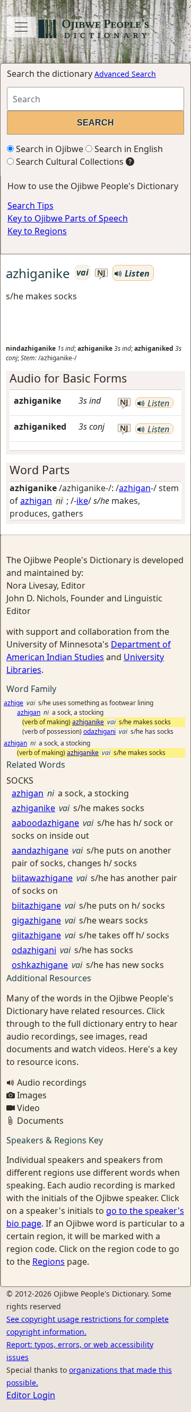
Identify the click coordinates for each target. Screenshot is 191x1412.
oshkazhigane (40, 965)
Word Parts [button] (40, 469)
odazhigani (99, 731)
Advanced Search (125, 74)
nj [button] (101, 273)
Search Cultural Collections (69, 161)
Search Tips (30, 205)
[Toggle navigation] (21, 27)
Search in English (127, 149)
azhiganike (88, 721)
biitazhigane (36, 905)
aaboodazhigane (45, 823)
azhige (13, 702)
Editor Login (30, 1395)
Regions (48, 1261)
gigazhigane (36, 920)
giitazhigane (36, 935)
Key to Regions (37, 231)
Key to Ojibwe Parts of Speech (67, 218)
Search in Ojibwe (48, 149)
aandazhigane (40, 850)
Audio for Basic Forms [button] (68, 378)
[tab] (95, 378)
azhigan (135, 488)
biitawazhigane (42, 878)
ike (82, 501)
